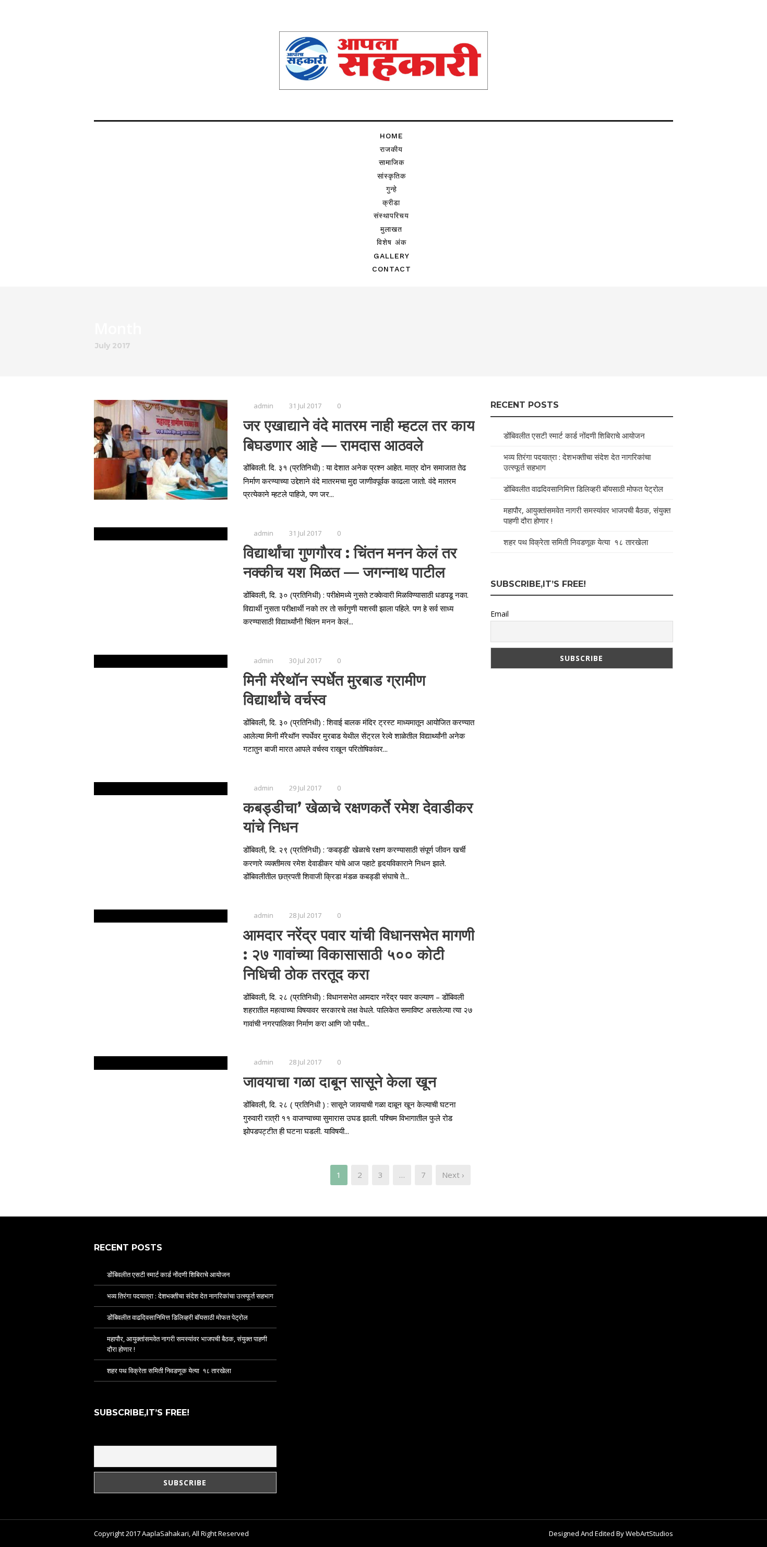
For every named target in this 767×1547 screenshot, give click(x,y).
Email (499, 614)
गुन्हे (391, 189)
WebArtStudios (649, 1533)
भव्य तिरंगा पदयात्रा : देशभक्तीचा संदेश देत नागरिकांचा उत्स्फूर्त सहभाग (190, 1296)
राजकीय (391, 149)
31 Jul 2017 (305, 405)
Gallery (392, 256)
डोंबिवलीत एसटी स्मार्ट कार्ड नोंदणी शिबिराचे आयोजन (574, 435)
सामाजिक (391, 162)
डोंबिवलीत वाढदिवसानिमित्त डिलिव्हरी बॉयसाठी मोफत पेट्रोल (583, 488)
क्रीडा (391, 202)
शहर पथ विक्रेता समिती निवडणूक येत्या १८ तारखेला (576, 542)
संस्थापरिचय (391, 215)
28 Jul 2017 (305, 915)
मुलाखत (391, 229)
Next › (453, 1175)
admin (263, 405)
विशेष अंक (391, 242)
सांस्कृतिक (391, 176)
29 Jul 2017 (305, 788)
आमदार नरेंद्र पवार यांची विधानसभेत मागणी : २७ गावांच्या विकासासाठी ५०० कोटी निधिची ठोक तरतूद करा (359, 954)
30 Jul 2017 (305, 660)
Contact (391, 269)
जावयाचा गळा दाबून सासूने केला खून (339, 1081)
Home (391, 136)
